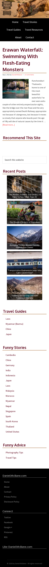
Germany (10, 365)
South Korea (12, 421)
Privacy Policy (10, 496)
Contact (7, 491)
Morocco (10, 395)
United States (12, 431)
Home (7, 482)
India (8, 370)
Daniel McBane (20, 563)
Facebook (8, 522)
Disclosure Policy (11, 501)
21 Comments (29, 75)
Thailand (10, 426)
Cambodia (11, 354)
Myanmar (10, 400)
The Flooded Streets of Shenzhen (25, 222)
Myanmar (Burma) (14, 323)
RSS (5, 537)
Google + (8, 527)
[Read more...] (8, 124)
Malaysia (10, 390)
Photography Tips (14, 452)
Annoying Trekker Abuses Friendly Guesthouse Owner (24, 246)
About (7, 486)
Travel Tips (11, 457)
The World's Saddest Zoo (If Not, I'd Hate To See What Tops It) (24, 195)
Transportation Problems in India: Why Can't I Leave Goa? (24, 271)
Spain (8, 416)
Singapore (10, 411)
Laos (8, 318)
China (8, 328)
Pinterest (8, 532)
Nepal (8, 406)
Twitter (7, 517)
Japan (8, 334)
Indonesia (10, 375)
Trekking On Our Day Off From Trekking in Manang (24, 296)
